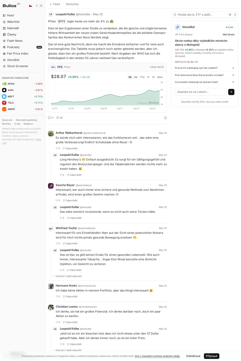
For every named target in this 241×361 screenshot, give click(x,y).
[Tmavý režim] (39, 5)
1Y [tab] (148, 77)
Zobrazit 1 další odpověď (69, 276)
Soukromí (7, 120)
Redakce (28, 123)
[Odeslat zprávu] (231, 92)
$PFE (61, 21)
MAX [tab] (160, 77)
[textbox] (201, 92)
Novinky (6, 123)
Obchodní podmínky (26, 120)
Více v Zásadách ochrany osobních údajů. (157, 356)
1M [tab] (129, 77)
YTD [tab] (142, 77)
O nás (17, 123)
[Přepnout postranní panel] (45, 180)
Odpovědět (71, 148)
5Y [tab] (153, 77)
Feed (56, 4)
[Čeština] (30, 5)
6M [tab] (135, 77)
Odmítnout (193, 356)
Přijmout (211, 356)
